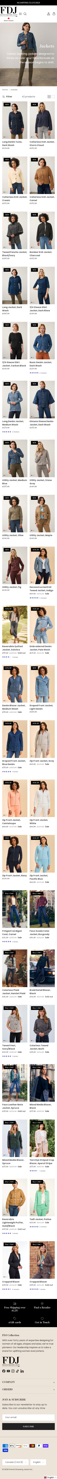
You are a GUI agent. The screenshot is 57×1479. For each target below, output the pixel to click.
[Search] (26, 14)
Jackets (13, 89)
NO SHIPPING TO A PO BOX (28, 2)
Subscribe (28, 1426)
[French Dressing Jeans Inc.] (8, 14)
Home (5, 89)
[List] (53, 96)
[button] (50, 1477)
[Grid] (49, 96)
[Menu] (20, 14)
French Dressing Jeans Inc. (21, 1469)
